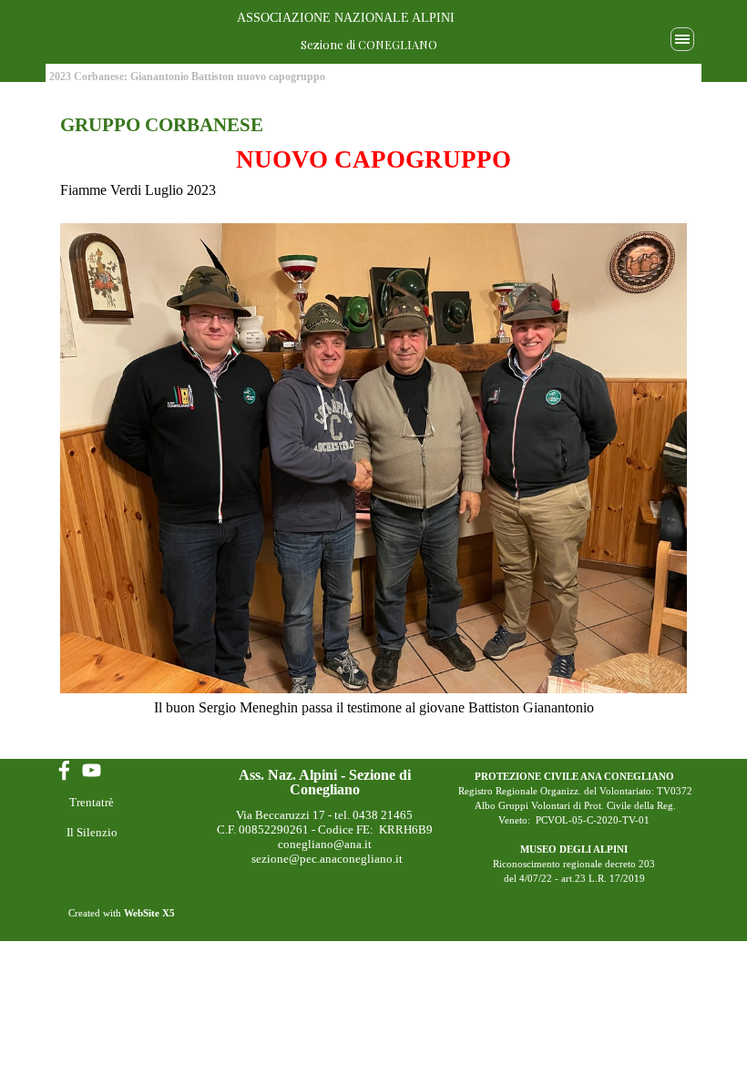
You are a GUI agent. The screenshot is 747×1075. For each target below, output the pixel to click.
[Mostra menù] (682, 39)
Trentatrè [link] (91, 802)
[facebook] (64, 770)
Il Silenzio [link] (92, 832)
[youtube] (91, 770)
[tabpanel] (373, 425)
